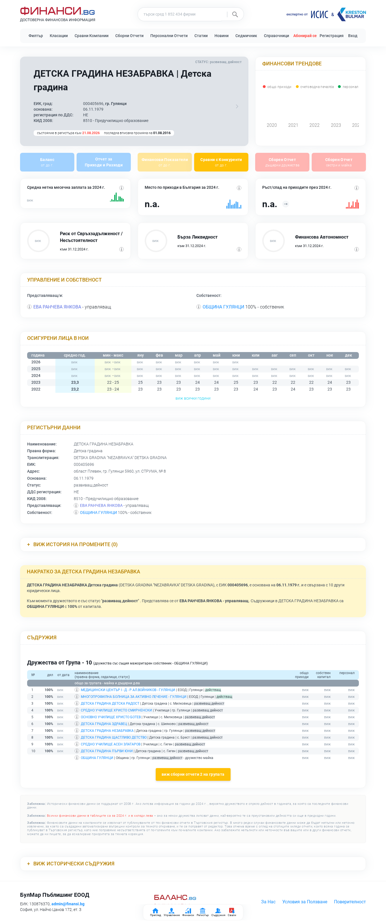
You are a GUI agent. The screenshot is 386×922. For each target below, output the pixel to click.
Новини (221, 35)
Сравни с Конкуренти (221, 162)
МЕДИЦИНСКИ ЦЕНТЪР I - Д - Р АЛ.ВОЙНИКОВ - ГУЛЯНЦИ (128, 690)
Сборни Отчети (129, 35)
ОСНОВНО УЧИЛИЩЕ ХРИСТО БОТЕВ (111, 717)
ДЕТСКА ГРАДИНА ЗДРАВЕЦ (104, 724)
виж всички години (193, 398)
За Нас (268, 901)
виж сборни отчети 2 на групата (193, 774)
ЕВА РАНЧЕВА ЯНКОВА (57, 307)
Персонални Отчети (169, 35)
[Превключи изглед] (237, 106)
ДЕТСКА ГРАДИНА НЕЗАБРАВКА (107, 731)
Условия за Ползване (304, 901)
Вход (352, 35)
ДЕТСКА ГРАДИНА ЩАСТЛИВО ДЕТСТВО (114, 737)
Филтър (36, 35)
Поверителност (350, 901)
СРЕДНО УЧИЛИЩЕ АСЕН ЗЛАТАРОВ (110, 744)
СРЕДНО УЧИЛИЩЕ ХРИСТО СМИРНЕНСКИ (116, 710)
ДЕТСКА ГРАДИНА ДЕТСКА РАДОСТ (110, 704)
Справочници (276, 35)
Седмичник (246, 35)
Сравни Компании (92, 35)
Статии (201, 35)
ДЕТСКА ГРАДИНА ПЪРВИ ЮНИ (107, 751)
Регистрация (332, 35)
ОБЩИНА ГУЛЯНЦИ (223, 307)
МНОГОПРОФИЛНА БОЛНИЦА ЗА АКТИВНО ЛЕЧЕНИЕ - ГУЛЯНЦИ (134, 697)
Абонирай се (305, 35)
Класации (59, 35)
